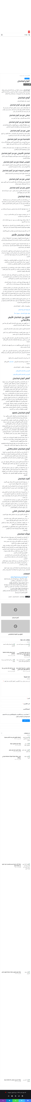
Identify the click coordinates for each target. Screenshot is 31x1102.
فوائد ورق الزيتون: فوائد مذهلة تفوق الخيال (11, 972)
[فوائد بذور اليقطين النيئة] (26, 745)
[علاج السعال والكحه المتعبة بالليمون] (8, 647)
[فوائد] (25, 34)
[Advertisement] (15, 15)
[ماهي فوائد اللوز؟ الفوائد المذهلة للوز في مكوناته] (26, 809)
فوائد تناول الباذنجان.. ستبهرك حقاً (22, 313)
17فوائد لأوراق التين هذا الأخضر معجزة (12, 737)
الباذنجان (11, 361)
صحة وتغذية (22, 75)
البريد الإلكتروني (26, 703)
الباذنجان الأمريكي (16, 596)
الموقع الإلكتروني (26, 709)
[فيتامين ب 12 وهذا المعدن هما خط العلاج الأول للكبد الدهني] (23, 663)
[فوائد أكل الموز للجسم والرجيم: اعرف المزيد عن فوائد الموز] (26, 916)
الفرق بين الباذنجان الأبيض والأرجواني (21, 374)
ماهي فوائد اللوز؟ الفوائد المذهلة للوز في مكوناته (11, 757)
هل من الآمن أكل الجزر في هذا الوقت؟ (8, 668)
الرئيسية (27, 75)
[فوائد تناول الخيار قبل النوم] (26, 752)
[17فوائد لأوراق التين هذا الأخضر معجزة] (26, 739)
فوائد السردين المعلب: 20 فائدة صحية (12, 1080)
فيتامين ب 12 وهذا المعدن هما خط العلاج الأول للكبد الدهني (23, 668)
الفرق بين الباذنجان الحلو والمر (23, 370)
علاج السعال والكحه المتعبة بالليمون (9, 653)
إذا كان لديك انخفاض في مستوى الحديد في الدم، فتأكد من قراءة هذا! (23, 654)
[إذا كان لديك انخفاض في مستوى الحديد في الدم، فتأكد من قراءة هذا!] (23, 647)
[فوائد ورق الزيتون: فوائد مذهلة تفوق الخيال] (26, 1024)
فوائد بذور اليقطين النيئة (15, 744)
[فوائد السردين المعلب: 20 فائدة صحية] (26, 1081)
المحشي (10, 596)
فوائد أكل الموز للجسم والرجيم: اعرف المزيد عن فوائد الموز (11, 865)
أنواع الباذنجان (22, 596)
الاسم (28, 698)
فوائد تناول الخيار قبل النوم (15, 750)
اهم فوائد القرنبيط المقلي (24, 309)
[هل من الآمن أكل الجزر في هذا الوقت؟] (8, 663)
